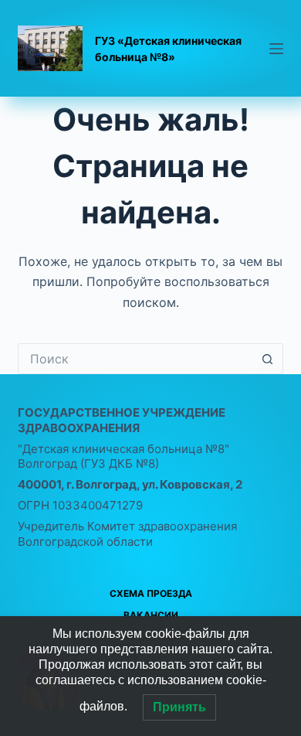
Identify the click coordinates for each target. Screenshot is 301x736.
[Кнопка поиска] (267, 358)
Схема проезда (151, 593)
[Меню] (276, 49)
